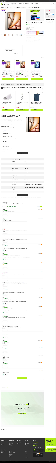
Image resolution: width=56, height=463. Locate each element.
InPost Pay (10, 444)
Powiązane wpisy (28, 84)
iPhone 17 (26, 444)
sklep (2, 1)
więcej (53, 14)
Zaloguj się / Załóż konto (19, 442)
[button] (13, 92)
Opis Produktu (8, 84)
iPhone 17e (26, 445)
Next (20, 52)
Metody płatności (11, 443)
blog (7, 1)
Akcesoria (3, 84)
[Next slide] (23, 21)
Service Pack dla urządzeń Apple (11, 453)
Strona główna (3, 7)
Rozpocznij (22, 413)
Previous (3, 52)
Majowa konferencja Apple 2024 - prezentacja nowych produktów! (11, 431)
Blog (1, 443)
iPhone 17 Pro (26, 442)
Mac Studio (26, 452)
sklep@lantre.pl (35, 445)
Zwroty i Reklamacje (11, 445)
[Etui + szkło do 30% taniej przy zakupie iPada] (35, 32)
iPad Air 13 (15, 7)
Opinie (18, 84)
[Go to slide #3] (12, 34)
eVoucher (10, 455)
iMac (25, 450)
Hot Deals (10, 456)
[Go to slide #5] (20, 34)
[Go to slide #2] (9, 34)
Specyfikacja (13, 84)
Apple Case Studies (11, 454)
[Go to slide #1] (5, 34)
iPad (7, 7)
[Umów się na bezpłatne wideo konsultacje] (38, 451)
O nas (1, 442)
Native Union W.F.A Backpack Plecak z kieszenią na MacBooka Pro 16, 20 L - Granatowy (36, 103)
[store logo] (5, 4)
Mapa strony (2, 452)
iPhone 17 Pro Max (27, 443)
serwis (5, 1)
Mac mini (26, 451)
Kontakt (2, 453)
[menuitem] (13, 3)
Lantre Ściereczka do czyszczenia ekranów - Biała (7, 103)
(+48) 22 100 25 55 (35, 442)
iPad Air (11, 7)
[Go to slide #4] (16, 34)
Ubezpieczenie (10, 451)
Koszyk (17, 443)
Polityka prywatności (3, 451)
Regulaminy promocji (3, 450)
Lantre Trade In (22, 84)
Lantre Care (10, 450)
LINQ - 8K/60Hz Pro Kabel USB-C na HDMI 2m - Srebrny (22, 103)
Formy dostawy (10, 442)
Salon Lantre (2, 444)
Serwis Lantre (2, 445)
